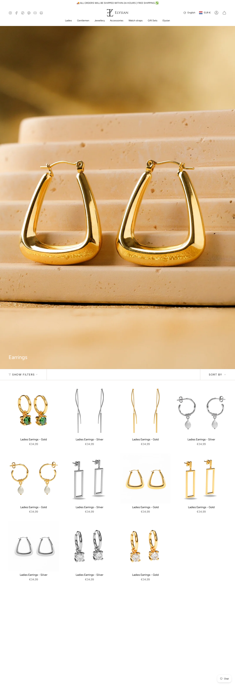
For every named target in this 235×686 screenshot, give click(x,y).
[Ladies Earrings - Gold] (33, 411)
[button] (68, 21)
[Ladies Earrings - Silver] (89, 411)
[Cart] (224, 13)
